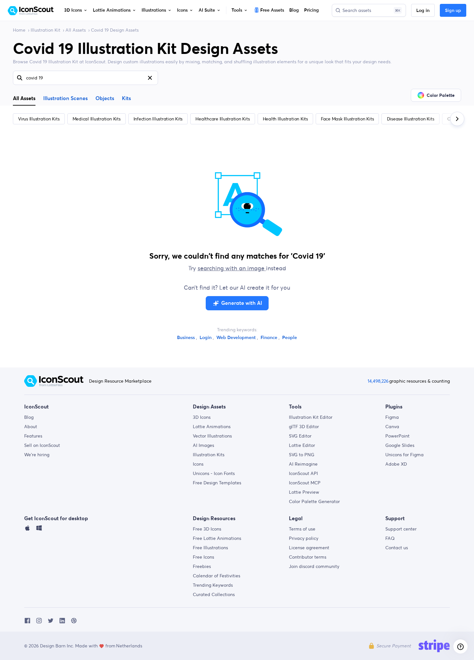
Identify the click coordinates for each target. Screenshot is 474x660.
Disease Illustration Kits (410, 119)
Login (206, 337)
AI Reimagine (303, 464)
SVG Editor (300, 436)
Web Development (236, 337)
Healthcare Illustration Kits (222, 119)
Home (19, 30)
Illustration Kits (208, 455)
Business (186, 337)
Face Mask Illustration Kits (347, 119)
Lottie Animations (212, 426)
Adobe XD (396, 464)
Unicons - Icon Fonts (214, 473)
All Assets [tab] (24, 98)
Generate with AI (241, 303)
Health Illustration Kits (285, 119)
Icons (198, 464)
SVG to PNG (301, 455)
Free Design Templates (217, 483)
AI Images (203, 445)
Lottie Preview (304, 492)
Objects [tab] (104, 98)
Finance (270, 337)
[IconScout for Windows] (39, 529)
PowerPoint (397, 436)
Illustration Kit (45, 30)
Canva (392, 426)
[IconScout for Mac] (27, 529)
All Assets (75, 30)
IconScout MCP (305, 483)
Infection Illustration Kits (158, 119)
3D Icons (202, 417)
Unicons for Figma (404, 455)
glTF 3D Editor (304, 426)
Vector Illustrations (212, 436)
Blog (29, 417)
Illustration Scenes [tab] (65, 98)
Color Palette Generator (314, 501)
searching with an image (232, 268)
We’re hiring (36, 455)
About (30, 426)
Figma (392, 417)
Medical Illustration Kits (97, 119)
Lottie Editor (302, 445)
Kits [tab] (126, 98)
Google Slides (399, 445)
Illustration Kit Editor (310, 417)
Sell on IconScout (42, 445)
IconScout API (303, 473)
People (289, 337)
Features (33, 436)
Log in (423, 10)
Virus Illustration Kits (38, 119)
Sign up (453, 10)
